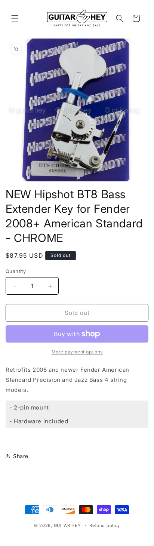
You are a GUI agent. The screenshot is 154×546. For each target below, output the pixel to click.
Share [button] (20, 456)
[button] (15, 18)
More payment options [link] (77, 352)
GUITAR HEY (67, 525)
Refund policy (104, 525)
